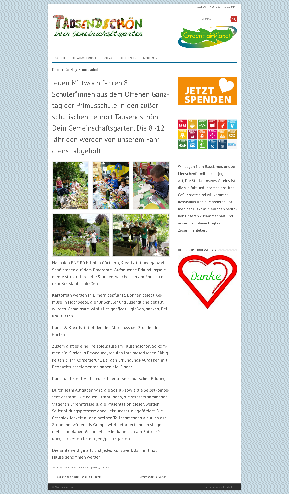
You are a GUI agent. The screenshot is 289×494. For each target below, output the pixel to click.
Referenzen (128, 58)
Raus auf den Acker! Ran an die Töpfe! (76, 476)
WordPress (232, 487)
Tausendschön (67, 487)
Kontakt (108, 58)
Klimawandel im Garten (154, 476)
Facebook (201, 6)
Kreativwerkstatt (84, 58)
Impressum (150, 58)
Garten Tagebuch (89, 467)
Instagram (229, 6)
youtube (215, 6)
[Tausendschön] (97, 36)
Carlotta (66, 467)
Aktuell (60, 58)
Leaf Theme (209, 487)
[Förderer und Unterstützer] (207, 308)
